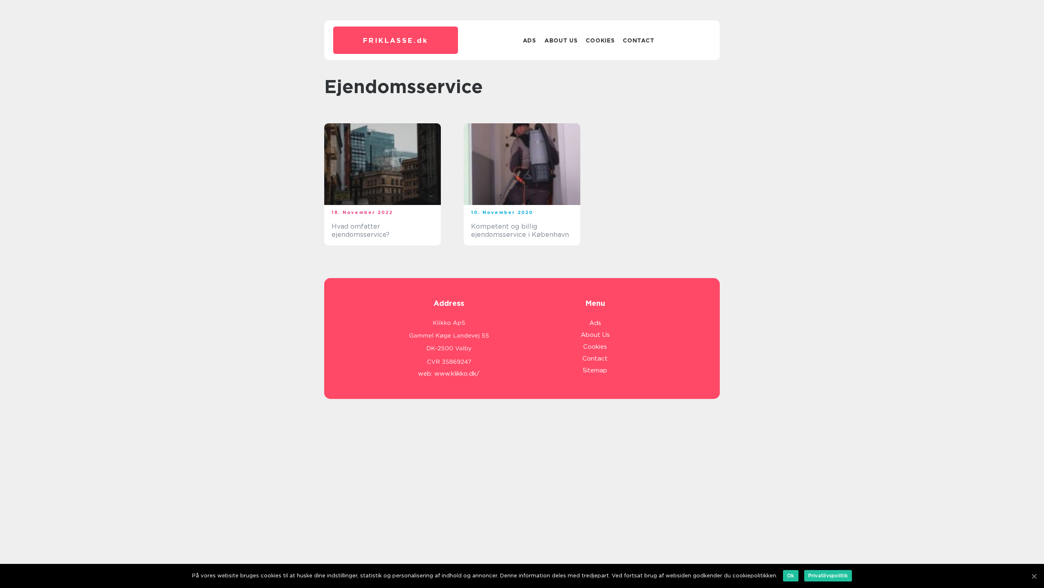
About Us (561, 40)
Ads (529, 40)
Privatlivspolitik (828, 575)
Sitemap (595, 370)
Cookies (600, 40)
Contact (638, 40)
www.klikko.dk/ (457, 373)
